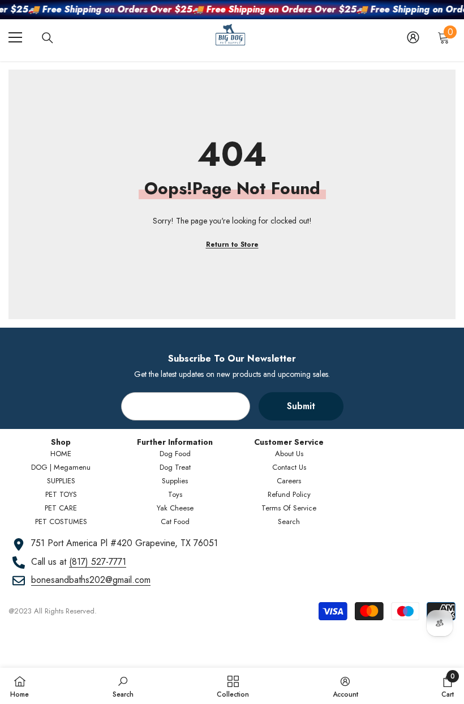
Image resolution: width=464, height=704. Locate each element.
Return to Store (232, 244)
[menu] (15, 37)
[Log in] (413, 37)
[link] (123, 686)
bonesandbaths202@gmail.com (91, 579)
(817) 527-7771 (97, 561)
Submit (301, 406)
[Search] (47, 38)
